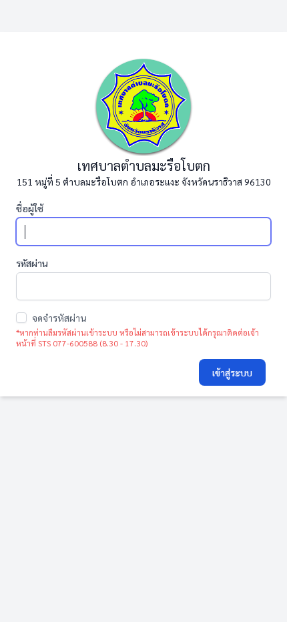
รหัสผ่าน (32, 263)
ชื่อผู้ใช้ (29, 208)
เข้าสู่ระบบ (232, 372)
